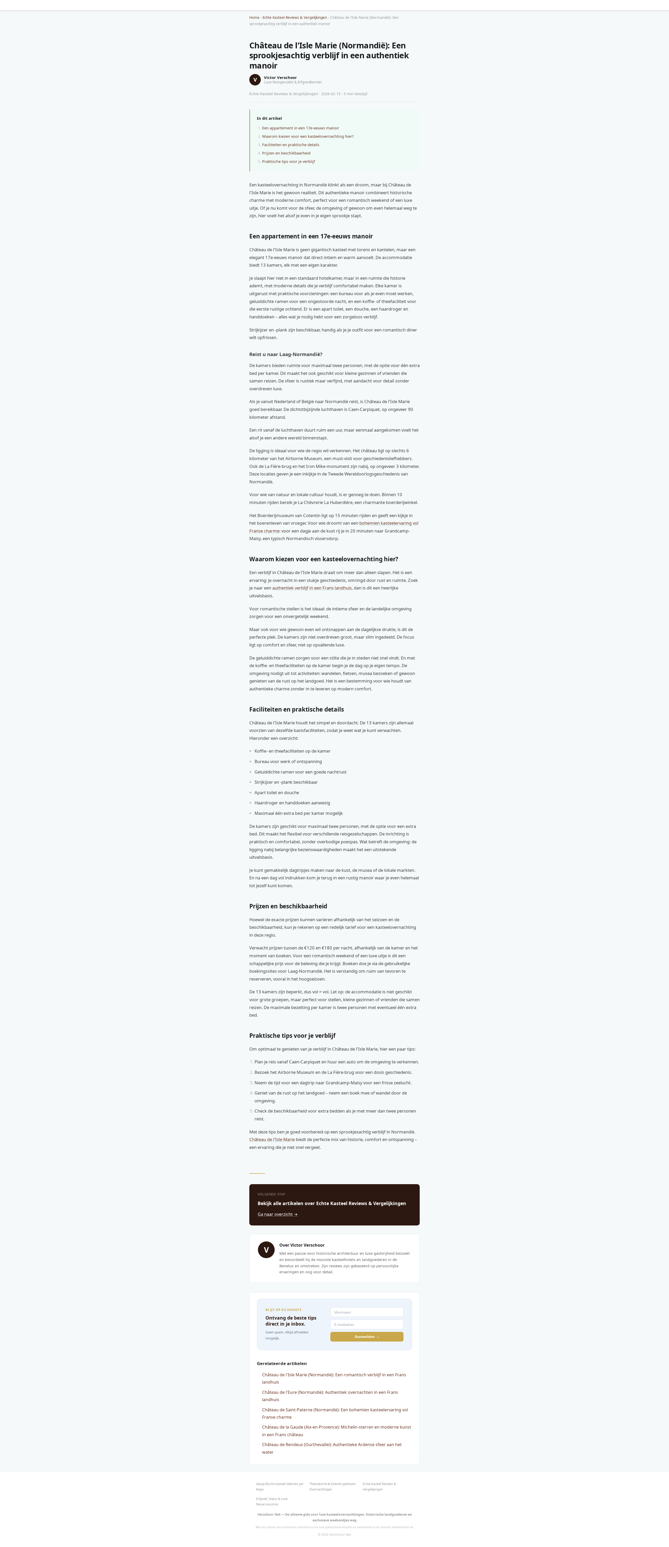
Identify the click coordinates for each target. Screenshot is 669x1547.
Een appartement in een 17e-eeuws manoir (300, 127)
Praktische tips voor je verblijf (288, 161)
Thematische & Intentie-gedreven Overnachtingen (332, 1486)
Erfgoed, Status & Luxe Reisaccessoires (271, 1501)
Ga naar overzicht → (278, 1214)
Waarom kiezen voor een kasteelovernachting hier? (308, 136)
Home (254, 17)
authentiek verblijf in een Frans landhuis (312, 588)
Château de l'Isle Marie (272, 1139)
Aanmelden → (367, 1336)
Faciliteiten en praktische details (290, 144)
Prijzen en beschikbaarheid (286, 153)
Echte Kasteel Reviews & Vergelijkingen (295, 17)
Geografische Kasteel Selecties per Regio (280, 1486)
